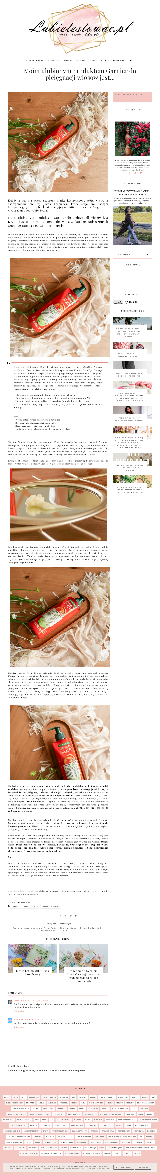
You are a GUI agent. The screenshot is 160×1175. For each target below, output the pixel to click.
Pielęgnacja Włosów (51, 906)
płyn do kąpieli (50, 1142)
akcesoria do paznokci (17, 1114)
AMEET (6, 1097)
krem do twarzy (61, 1125)
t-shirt (64, 1148)
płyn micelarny (66, 1142)
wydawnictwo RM (72, 1153)
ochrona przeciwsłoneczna (18, 1136)
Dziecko (80, 60)
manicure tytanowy (60, 1131)
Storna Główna (34, 60)
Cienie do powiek (49, 1097)
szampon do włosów (48, 1148)
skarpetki (126, 1142)
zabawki (117, 1153)
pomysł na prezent (14, 1142)
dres (37, 1120)
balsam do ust (90, 1114)
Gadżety (135, 1097)
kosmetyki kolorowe (126, 1120)
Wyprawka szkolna (120, 1108)
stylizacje (138, 1142)
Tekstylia (61, 1108)
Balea (15, 1097)
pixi (141, 1136)
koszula (33, 1125)
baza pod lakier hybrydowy (111, 1114)
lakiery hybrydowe (32, 1131)
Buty (24, 1097)
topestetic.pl (76, 1148)
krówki (119, 1125)
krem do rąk (46, 1125)
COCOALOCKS (34, 1097)
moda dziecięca (124, 1131)
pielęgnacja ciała (65, 1136)
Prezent (36, 1108)
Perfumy (130, 1103)
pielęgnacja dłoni (83, 1136)
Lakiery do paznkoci (14, 1103)
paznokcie (50, 1136)
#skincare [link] (23, 891)
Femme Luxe (123, 1097)
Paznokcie (118, 60)
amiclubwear (58, 1114)
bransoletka (8, 1120)
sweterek (33, 1148)
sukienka (150, 1142)
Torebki (72, 1108)
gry (51, 1120)
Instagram (80, 1162)
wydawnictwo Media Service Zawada (141, 1148)
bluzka (149, 1114)
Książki (68, 60)
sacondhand (82, 1142)
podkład (149, 1136)
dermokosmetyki (24, 1120)
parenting (38, 1136)
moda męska (139, 1131)
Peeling (119, 1103)
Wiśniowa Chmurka (24, 1019)
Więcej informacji (124, 1167)
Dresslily (83, 1097)
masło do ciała (108, 1131)
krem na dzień (77, 1125)
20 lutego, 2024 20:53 (44, 1019)
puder (37, 1142)
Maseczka (64, 1103)
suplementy (20, 1148)
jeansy (88, 1120)
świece (137, 1153)
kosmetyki (110, 1120)
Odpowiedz (20, 1011)
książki (129, 1125)
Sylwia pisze (20, 1001)
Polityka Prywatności (125, 100)
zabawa (107, 1153)
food (44, 1120)
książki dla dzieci (142, 1125)
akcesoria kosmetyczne (39, 1114)
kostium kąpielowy (18, 1125)
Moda (93, 60)
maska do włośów (79, 1131)
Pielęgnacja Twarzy (145, 1103)
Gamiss (145, 1097)
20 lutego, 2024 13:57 (37, 1001)
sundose (7, 1148)
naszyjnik (151, 1131)
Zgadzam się (143, 1167)
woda (102, 1148)
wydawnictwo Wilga (91, 1153)
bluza (140, 1114)
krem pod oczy (106, 1125)
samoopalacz (96, 1142)
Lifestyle (53, 60)
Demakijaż (64, 1097)
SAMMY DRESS (48, 1108)
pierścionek (99, 1136)
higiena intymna (64, 1120)
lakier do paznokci (12, 1131)
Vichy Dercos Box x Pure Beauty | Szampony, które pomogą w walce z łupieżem (129, 489)
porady (29, 1142)
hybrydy (77, 1120)
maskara (94, 1131)
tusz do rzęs (91, 1148)
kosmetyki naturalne (148, 1120)
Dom (73, 1097)
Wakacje (105, 1108)
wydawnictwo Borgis (29, 1153)
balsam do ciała (74, 1114)
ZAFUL (134, 1108)
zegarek (127, 1153)
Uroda (104, 60)
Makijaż (41, 1103)
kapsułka (98, 1120)
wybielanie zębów (115, 1148)
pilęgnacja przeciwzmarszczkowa (122, 1136)
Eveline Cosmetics (107, 1097)
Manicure (52, 1103)
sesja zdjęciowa (111, 1142)
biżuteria (130, 1114)
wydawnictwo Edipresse (51, 1153)
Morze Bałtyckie (96, 1103)
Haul (154, 1097)
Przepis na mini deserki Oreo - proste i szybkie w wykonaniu (129, 467)
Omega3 (109, 1103)
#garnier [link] (12, 891)
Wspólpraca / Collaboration (129, 94)
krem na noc (92, 1125)
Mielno (74, 1103)
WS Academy (93, 1108)
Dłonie (93, 1097)
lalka (45, 1131)
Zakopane (144, 1108)
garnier (16, 906)
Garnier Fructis (31, 906)
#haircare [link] (33, 891)
